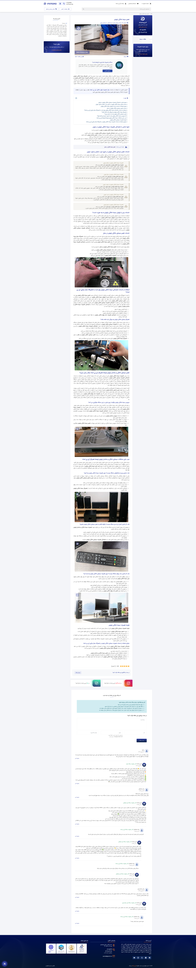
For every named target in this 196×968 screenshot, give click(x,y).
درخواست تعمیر (64, 9)
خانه (151, 14)
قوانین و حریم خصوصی (50, 965)
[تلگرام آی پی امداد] (145, 957)
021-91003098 (143, 32)
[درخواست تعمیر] (4, 963)
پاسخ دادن (77, 758)
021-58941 (143, 30)
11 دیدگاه (125, 56)
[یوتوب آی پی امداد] (134, 957)
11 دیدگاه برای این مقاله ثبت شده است (112, 695)
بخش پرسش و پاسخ (50, 9)
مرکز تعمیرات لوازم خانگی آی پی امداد (99, 90)
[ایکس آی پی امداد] (142, 957)
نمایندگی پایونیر (103, 23)
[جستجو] (84, 9)
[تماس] (64, 3)
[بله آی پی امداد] (149, 957)
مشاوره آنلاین (107, 71)
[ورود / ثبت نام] (60, 3)
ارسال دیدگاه (78, 672)
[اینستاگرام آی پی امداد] (138, 957)
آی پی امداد (134, 965)
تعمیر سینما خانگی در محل (109, 147)
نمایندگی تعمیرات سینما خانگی (113, 23)
